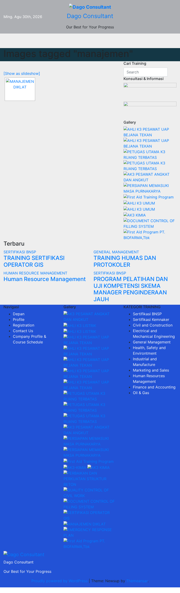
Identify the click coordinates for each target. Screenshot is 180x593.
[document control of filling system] (150, 223)
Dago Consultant (90, 15)
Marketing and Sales (151, 370)
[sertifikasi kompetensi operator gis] (90, 515)
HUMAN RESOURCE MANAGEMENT (35, 273)
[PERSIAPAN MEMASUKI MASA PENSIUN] (150, 188)
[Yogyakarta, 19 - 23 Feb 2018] (150, 154)
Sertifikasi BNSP (147, 314)
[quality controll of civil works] (90, 492)
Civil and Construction (152, 325)
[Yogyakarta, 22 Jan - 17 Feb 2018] (150, 131)
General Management (152, 342)
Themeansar (137, 580)
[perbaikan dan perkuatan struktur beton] (90, 478)
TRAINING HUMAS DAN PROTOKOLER (125, 261)
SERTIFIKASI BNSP (20, 252)
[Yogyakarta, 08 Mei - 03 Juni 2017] (90, 316)
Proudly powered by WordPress (60, 580)
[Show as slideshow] (22, 73)
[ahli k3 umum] (139, 202)
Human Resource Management (45, 279)
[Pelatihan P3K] (149, 196)
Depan (18, 314)
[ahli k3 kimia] (135, 215)
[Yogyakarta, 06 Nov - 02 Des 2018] (150, 176)
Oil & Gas (141, 392)
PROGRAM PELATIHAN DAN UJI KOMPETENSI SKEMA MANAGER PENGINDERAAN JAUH (131, 289)
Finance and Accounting (154, 387)
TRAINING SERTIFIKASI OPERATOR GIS (34, 261)
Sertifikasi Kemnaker (151, 319)
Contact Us (23, 330)
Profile (18, 319)
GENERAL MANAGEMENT (116, 252)
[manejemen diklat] (20, 89)
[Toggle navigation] (93, 40)
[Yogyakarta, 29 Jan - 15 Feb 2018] (80, 325)
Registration (23, 325)
